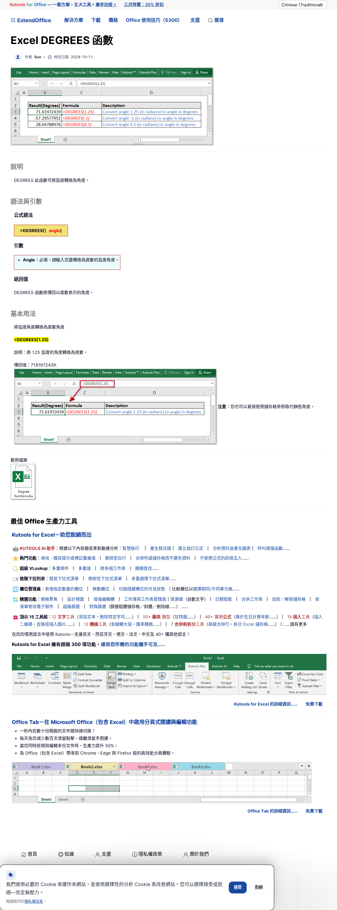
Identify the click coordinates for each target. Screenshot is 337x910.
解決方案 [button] (73, 20)
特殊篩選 (97, 606)
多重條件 (60, 568)
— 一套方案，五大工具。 (63, 4)
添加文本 (87, 616)
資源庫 (176, 599)
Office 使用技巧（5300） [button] (154, 20)
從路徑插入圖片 (51, 624)
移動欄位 (100, 588)
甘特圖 (181, 616)
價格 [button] (113, 20)
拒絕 (259, 887)
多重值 (84, 568)
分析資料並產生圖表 (232, 548)
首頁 (32, 854)
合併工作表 (251, 599)
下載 (96, 20)
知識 (69, 854)
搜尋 (219, 20)
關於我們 (199, 854)
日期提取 (223, 599)
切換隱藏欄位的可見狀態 (142, 588)
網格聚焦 (49, 599)
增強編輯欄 (104, 599)
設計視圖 (75, 599)
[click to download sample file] (24, 482)
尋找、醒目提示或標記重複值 (68, 558)
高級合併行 (218, 624)
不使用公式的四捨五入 (221, 558)
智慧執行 (130, 548)
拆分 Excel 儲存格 (251, 624)
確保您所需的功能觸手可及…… (133, 644)
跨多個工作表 (113, 568)
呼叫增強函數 (270, 548)
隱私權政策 (150, 854)
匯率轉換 (144, 624)
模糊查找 (143, 568)
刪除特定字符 (112, 616)
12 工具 (63, 616)
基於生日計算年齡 (252, 616)
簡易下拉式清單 (64, 578)
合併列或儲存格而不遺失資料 (163, 558)
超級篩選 (71, 606)
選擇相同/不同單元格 (212, 588)
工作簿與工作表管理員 (145, 599)
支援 (195, 20)
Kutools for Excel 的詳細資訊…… (266, 704)
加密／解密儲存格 (289, 599)
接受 (238, 887)
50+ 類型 (156, 616)
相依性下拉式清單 (105, 578)
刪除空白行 (115, 558)
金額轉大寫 (121, 624)
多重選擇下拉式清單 (150, 578)
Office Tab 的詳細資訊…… (272, 811)
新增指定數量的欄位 (64, 588)
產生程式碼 (160, 548)
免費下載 (314, 704)
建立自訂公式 (190, 548)
